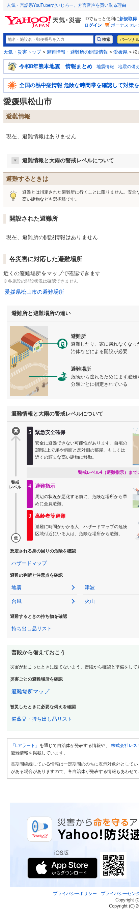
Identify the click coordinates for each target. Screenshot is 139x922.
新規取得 (128, 18)
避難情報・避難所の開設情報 (77, 52)
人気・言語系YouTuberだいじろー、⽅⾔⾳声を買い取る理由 (66, 5)
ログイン (93, 25)
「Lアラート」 (25, 745)
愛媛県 (120, 52)
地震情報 (105, 66)
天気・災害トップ (22, 52)
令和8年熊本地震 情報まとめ (55, 66)
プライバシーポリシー (75, 893)
